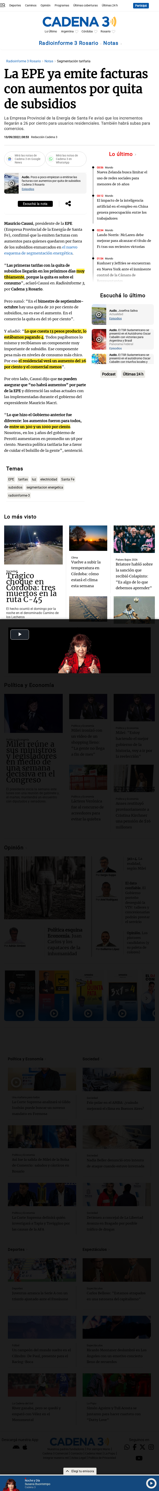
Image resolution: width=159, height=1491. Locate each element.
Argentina (67, 31)
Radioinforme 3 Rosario (69, 43)
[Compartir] (68, 203)
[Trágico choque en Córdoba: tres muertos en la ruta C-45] (33, 544)
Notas (111, 43)
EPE (11, 479)
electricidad (48, 479)
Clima (74, 557)
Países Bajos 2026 (126, 559)
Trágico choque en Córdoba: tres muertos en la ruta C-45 (31, 587)
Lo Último (51, 31)
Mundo (109, 167)
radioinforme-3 (19, 495)
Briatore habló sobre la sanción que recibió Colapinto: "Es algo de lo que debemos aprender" (134, 576)
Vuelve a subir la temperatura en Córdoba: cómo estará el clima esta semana (86, 574)
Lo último (121, 154)
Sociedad (11, 571)
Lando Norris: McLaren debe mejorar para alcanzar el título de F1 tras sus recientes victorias (124, 241)
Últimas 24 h (110, 5)
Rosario (106, 31)
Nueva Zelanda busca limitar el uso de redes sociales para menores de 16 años (122, 178)
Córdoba (87, 31)
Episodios (28, 189)
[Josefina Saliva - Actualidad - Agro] (99, 314)
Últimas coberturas (85, 5)
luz (34, 479)
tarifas (23, 479)
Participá (141, 5)
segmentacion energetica (44, 487)
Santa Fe (67, 479)
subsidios (15, 487)
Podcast (109, 374)
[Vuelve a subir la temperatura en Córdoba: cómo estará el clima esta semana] (88, 538)
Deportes (15, 5)
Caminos (30, 5)
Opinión (46, 5)
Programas (62, 5)
